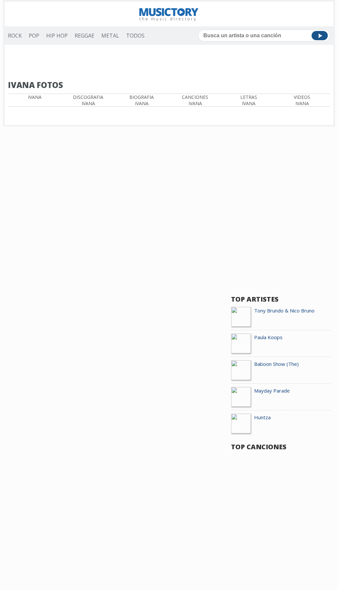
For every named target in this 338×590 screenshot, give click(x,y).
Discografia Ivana (88, 100)
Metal (110, 35)
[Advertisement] (169, 63)
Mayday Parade (272, 390)
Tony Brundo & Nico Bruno (284, 310)
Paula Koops (268, 337)
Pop (34, 35)
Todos (135, 35)
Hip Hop (57, 35)
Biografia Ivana (141, 100)
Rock (15, 35)
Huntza (262, 417)
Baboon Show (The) (276, 364)
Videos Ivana (302, 100)
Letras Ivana (248, 100)
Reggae (84, 35)
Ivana (35, 97)
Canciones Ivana (195, 100)
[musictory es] (169, 14)
